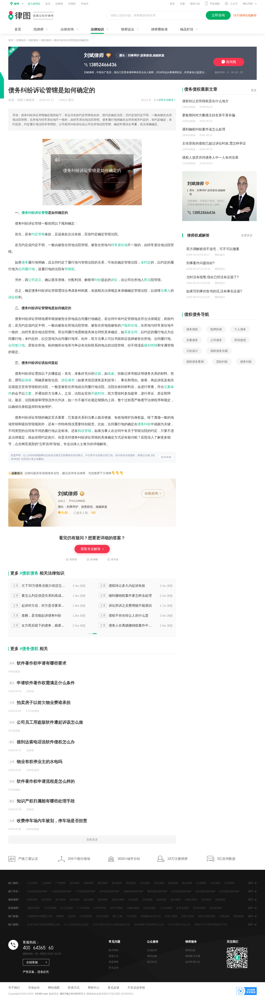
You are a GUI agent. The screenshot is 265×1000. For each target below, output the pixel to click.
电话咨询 (152, 961)
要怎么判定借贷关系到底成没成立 (39, 595)
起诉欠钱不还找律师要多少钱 (43, 924)
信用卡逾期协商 (206, 916)
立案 (28, 393)
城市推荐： (14, 899)
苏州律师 (159, 883)
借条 (111, 373)
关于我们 (14, 987)
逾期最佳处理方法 (151, 916)
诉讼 (114, 280)
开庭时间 (97, 393)
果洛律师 (133, 899)
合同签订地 (16, 345)
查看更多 (247, 235)
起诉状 (26, 380)
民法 (147, 280)
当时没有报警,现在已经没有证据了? (212, 277)
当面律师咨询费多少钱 (39, 916)
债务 (25, 262)
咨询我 (231, 62)
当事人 (166, 290)
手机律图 (215, 3)
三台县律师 (166, 907)
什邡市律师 (100, 907)
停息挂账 (224, 916)
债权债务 (34, 40)
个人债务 (240, 329)
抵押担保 (216, 329)
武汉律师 (145, 883)
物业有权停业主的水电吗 (39, 761)
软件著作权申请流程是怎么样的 (46, 781)
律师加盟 (190, 950)
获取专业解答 (91, 549)
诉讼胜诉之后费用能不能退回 (126, 605)
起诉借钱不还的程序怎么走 (149, 924)
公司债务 (216, 340)
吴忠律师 (206, 899)
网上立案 (118, 916)
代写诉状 (132, 916)
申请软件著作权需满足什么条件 (46, 682)
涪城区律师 (133, 907)
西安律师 (131, 883)
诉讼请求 (68, 380)
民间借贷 (240, 340)
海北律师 (89, 899)
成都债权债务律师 (133, 891)
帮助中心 (93, 987)
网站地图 (54, 987)
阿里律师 (32, 899)
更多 (254, 90)
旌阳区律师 (33, 907)
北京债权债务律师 (37, 891)
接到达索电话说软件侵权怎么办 (46, 742)
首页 (47, 3)
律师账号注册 (192, 956)
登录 (172, 3)
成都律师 (89, 883)
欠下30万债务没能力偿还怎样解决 (39, 585)
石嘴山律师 (191, 899)
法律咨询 (67, 29)
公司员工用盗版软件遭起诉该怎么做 (50, 722)
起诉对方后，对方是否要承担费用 (39, 605)
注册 (182, 3)
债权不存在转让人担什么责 (124, 615)
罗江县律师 (66, 907)
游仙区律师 (149, 907)
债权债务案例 (195, 361)
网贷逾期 (238, 916)
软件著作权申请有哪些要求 (41, 663)
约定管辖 (38, 234)
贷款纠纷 (222, 361)
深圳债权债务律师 (109, 891)
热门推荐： (14, 924)
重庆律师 (103, 883)
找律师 (59, 3)
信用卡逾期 (171, 916)
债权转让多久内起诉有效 (122, 585)
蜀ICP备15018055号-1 (72, 993)
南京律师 (187, 883)
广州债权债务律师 (85, 891)
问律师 (72, 3)
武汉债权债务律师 (229, 891)
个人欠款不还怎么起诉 (76, 924)
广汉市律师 (83, 907)
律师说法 (127, 29)
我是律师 (114, 961)
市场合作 (34, 987)
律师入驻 (195, 3)
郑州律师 (173, 883)
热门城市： (14, 883)
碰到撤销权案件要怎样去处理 (126, 595)
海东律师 (75, 899)
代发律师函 (86, 916)
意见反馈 (114, 967)
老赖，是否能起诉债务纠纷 (37, 615)
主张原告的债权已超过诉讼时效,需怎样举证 (214, 143)
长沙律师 (215, 883)
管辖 (44, 212)
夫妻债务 (192, 340)
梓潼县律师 (216, 907)
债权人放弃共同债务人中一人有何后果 (210, 157)
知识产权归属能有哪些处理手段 (46, 801)
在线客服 (32, 962)
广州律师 (60, 883)
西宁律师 (60, 899)
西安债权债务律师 (205, 891)
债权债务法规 (219, 350)
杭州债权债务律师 (181, 891)
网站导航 (248, 3)
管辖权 (70, 269)
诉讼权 (13, 297)
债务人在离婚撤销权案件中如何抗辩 (126, 625)
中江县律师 (50, 907)
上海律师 (46, 883)
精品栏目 (186, 29)
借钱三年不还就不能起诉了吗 (211, 924)
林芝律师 (46, 899)
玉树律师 (147, 899)
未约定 (146, 262)
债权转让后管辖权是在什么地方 (205, 101)
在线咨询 (152, 493)
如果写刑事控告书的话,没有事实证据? (214, 291)
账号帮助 (114, 950)
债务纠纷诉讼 (31, 212)
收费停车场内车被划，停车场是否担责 (52, 820)
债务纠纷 (144, 424)
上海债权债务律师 (61, 891)
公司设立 (34, 280)
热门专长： (14, 891)
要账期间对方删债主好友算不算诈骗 (208, 115)
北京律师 (32, 883)
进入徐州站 (34, 3)
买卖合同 (130, 332)
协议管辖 (84, 431)
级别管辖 (150, 345)
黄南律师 (103, 899)
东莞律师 (229, 883)
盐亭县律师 (182, 907)
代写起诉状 (102, 916)
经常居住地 (119, 245)
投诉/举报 (166, 457)
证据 (97, 373)
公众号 (234, 3)
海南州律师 (118, 899)
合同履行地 (26, 269)
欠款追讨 (192, 350)
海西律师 (161, 899)
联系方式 (74, 987)
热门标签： (14, 916)
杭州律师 (117, 883)
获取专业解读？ (167, 99)
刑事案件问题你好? (200, 263)
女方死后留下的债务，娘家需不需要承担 (39, 625)
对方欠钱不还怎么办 (179, 924)
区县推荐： (14, 907)
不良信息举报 (136, 987)
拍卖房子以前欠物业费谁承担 (44, 702)
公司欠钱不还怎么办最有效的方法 (111, 924)
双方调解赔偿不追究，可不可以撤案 (212, 249)
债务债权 (46, 40)
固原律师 (220, 899)
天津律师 (201, 883)
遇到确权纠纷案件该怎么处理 (203, 129)
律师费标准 (159, 29)
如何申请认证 (192, 961)
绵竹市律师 (116, 907)
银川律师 (176, 899)
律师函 (60, 916)
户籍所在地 (129, 325)
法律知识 (97, 29)
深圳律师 (75, 883)
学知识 (84, 3)
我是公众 (114, 956)
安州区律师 (199, 907)
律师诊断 (152, 956)
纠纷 (97, 280)
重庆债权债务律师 (157, 891)
